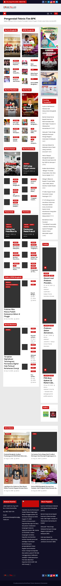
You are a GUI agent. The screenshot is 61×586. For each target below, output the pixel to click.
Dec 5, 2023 (28, 234)
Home (6, 21)
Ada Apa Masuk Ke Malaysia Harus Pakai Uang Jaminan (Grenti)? (49, 539)
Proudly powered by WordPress (22, 583)
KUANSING (26, 163)
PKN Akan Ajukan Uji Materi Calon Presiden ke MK (49, 382)
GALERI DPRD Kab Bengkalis (12, 284)
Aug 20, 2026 (29, 171)
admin (17, 319)
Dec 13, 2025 (9, 371)
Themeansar (44, 583)
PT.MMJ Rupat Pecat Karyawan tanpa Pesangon (48, 194)
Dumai (34, 433)
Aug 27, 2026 (11, 52)
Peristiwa (26, 226)
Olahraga (33, 332)
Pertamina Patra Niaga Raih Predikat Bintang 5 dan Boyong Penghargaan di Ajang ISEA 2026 (43, 456)
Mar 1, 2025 (10, 234)
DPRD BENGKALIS (27, 45)
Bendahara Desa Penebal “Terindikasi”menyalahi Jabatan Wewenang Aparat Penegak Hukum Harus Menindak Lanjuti (49, 226)
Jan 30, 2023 (49, 285)
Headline (33, 137)
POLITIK (52, 275)
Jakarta (32, 224)
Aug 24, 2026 (11, 112)
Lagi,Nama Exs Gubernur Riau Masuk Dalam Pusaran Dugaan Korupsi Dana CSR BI (15, 488)
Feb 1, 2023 (10, 171)
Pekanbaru (8, 104)
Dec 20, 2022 (49, 385)
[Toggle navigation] (48, 13)
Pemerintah (8, 226)
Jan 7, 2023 (48, 335)
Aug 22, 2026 (29, 52)
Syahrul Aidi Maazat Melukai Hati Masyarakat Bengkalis (49, 109)
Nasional (8, 329)
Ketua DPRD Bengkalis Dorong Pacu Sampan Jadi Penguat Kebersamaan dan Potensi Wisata (44, 488)
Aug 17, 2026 (29, 112)
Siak (25, 104)
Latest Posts (28, 506)
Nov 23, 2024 (10, 319)
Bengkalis (8, 45)
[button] (51, 13)
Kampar (13, 163)
